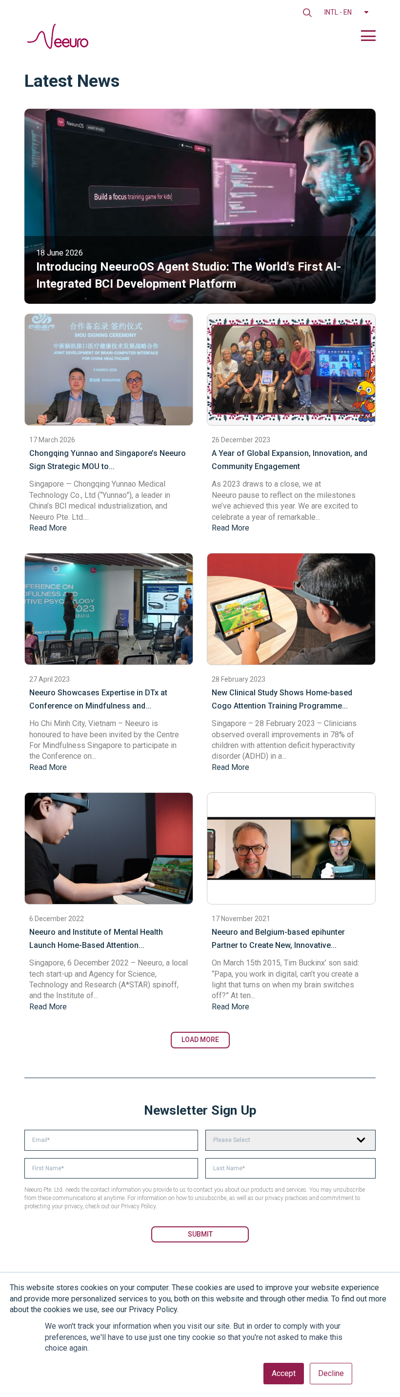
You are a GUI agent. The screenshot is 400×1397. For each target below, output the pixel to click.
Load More (200, 1039)
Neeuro (224, 495)
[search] (307, 13)
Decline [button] (331, 1373)
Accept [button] (284, 1373)
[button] (346, 12)
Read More (48, 527)
